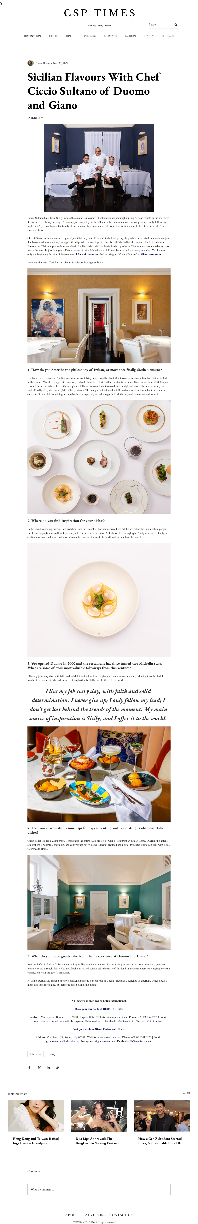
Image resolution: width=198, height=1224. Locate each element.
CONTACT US (121, 1214)
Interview (35, 1054)
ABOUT (71, 1214)
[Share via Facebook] (29, 1067)
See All (186, 1093)
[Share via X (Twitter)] (39, 1067)
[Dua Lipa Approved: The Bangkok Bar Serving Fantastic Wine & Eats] (99, 1116)
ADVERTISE (95, 1214)
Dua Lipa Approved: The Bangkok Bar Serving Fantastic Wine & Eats (98, 1140)
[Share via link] (58, 1067)
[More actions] (168, 63)
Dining (51, 1054)
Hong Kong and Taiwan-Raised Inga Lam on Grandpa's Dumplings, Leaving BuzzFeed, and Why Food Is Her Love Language (36, 1140)
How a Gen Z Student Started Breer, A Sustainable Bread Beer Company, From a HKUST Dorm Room (161, 1140)
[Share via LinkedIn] (48, 1067)
